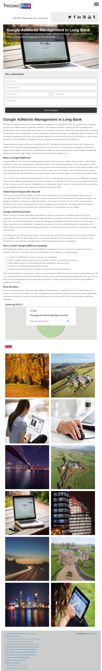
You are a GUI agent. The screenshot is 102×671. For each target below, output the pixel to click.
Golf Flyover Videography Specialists (20, 652)
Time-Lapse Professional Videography (21, 649)
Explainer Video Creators (15, 660)
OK (68, 321)
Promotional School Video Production (20, 655)
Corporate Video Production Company (21, 633)
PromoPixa (92, 633)
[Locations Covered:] (4, 4)
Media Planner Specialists (17, 668)
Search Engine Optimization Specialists (23, 644)
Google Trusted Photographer (17, 657)
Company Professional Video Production (22, 647)
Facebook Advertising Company (20, 641)
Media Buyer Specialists (17, 665)
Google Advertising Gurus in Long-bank (23, 639)
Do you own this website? (39, 321)
